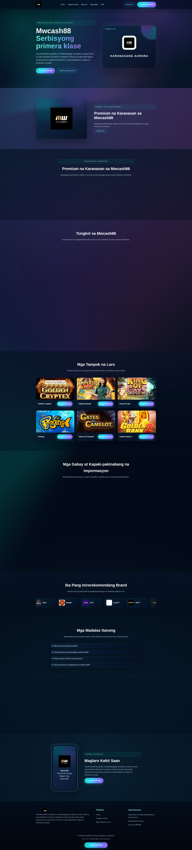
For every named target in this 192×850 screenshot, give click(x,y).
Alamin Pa (129, 4)
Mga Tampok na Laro (103, 822)
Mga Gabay (94, 4)
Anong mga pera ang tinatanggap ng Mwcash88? (71, 652)
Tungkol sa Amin (73, 4)
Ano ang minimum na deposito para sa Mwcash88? (72, 665)
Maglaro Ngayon (64, 404)
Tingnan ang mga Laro (67, 70)
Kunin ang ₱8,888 (146, 4)
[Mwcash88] (38, 4)
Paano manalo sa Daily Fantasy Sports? (68, 658)
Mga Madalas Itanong (136, 821)
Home (63, 4)
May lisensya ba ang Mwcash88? (65, 646)
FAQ (102, 4)
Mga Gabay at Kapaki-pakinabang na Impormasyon (141, 816)
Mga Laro (84, 4)
